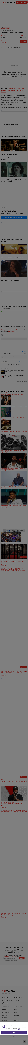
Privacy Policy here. (19, 1029)
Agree (14, 1032)
